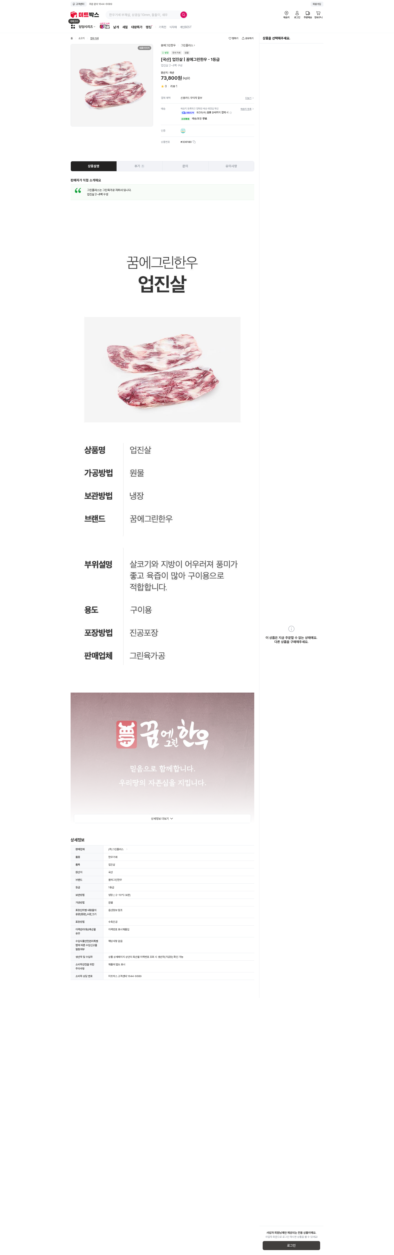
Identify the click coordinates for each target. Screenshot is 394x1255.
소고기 (81, 38)
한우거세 (94, 38)
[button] (230, 113)
